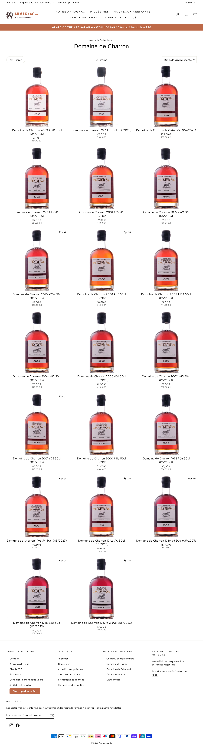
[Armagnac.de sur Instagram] (11, 725)
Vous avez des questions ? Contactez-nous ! (30, 2)
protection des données (71, 679)
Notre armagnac (70, 11)
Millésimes (99, 11)
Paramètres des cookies (71, 684)
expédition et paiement (71, 669)
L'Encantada (113, 679)
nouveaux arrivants (132, 11)
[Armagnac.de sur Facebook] (18, 725)
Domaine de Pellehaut (118, 669)
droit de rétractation (21, 684)
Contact (14, 658)
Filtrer (18, 59)
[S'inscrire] (52, 715)
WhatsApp (64, 2)
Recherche (15, 674)
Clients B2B (16, 669)
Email (76, 2)
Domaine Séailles (115, 674)
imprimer (63, 658)
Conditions (64, 663)
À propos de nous (121, 17)
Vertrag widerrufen (24, 691)
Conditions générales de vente (26, 679)
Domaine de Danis (116, 663)
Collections (106, 40)
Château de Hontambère (120, 658)
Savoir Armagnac (84, 17)
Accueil (93, 40)
